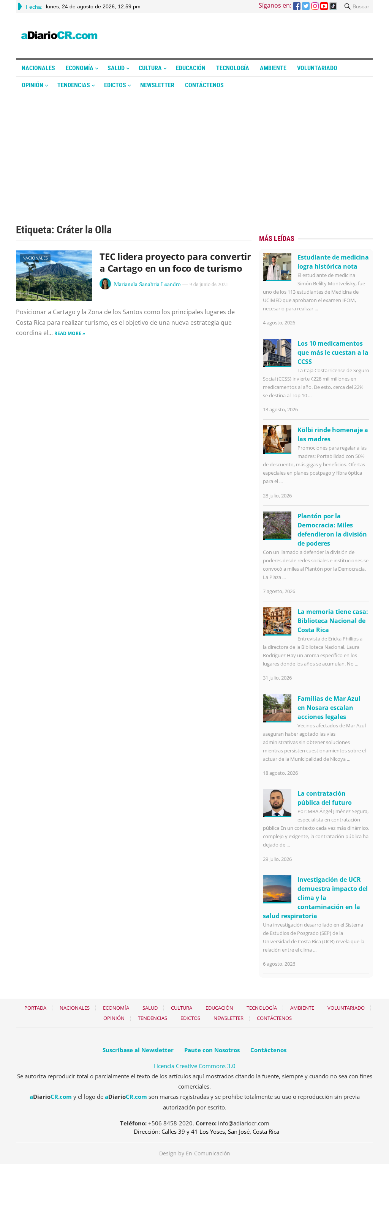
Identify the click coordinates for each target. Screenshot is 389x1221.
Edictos (115, 85)
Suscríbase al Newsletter (138, 1050)
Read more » (69, 333)
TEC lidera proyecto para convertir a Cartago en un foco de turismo (175, 262)
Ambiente (273, 68)
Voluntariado (317, 68)
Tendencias (73, 85)
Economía (79, 68)
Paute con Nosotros (212, 1050)
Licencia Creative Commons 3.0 (194, 1066)
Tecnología (232, 68)
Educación (191, 68)
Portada (35, 1007)
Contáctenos (204, 85)
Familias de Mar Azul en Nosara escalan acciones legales (329, 707)
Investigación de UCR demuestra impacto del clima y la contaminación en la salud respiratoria (315, 897)
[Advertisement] (194, 151)
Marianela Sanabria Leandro (147, 284)
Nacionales (38, 68)
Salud (116, 68)
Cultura (150, 68)
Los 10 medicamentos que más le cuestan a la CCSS (332, 352)
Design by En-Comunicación (194, 1153)
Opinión (32, 85)
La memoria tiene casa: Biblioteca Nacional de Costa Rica (332, 620)
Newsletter (157, 85)
